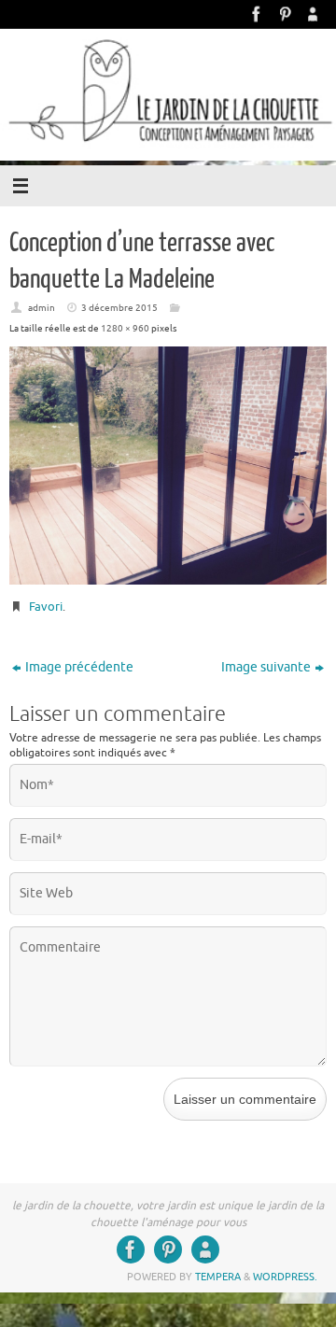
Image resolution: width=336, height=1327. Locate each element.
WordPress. (285, 1276)
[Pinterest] (285, 14)
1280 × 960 (125, 328)
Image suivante (266, 667)
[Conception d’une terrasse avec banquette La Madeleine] (168, 465)
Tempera (218, 1276)
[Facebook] (257, 14)
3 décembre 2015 (119, 308)
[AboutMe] (313, 14)
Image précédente (79, 667)
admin (41, 308)
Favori (46, 606)
